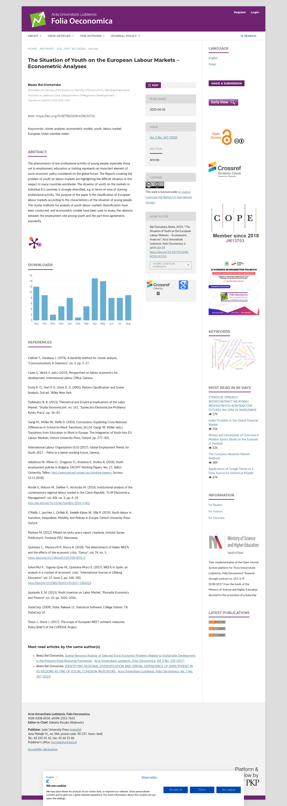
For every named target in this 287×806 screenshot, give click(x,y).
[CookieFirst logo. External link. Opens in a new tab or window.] (47, 781)
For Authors (91, 35)
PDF (154, 85)
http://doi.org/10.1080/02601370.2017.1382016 (59, 583)
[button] (52, 777)
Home (32, 48)
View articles (59, 35)
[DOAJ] (221, 144)
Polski (212, 64)
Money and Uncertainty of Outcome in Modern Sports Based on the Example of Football (234, 439)
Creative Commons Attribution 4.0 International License (169, 197)
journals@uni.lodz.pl (64, 742)
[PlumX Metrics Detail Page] (34, 243)
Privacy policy (149, 777)
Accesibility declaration (43, 749)
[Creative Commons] (239, 144)
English (213, 58)
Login (255, 12)
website (75, 729)
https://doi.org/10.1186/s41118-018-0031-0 (56, 558)
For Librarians (217, 518)
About (33, 35)
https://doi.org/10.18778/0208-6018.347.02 (65, 116)
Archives (47, 48)
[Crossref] (225, 177)
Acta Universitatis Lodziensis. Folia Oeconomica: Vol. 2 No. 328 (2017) (139, 661)
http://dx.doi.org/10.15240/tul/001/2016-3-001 (59, 503)
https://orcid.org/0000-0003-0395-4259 (49, 100)
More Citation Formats (164, 265)
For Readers (216, 505)
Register (240, 12)
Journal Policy (124, 35)
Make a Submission (226, 83)
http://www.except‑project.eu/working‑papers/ (81, 472)
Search (249, 35)
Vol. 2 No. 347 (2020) (71, 48)
